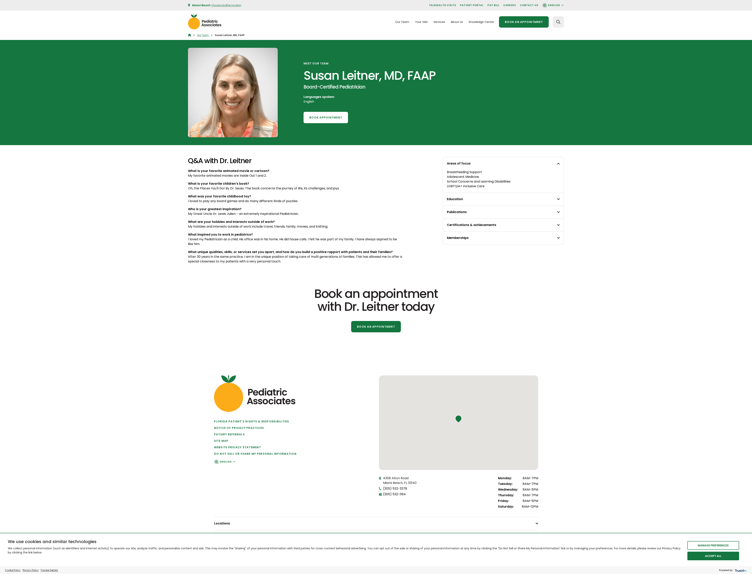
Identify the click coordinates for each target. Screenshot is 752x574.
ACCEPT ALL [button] (713, 556)
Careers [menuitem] (509, 5)
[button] (458, 419)
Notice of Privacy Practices (239, 428)
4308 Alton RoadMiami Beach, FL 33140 (400, 480)
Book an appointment (524, 22)
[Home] (189, 35)
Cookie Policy (13, 570)
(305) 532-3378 (395, 488)
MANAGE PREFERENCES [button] (713, 545)
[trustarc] (740, 570)
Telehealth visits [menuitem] (442, 5)
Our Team (203, 35)
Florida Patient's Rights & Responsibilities (251, 421)
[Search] (558, 22)
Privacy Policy (31, 570)
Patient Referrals (229, 434)
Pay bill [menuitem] (493, 5)
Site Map (221, 441)
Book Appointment (325, 117)
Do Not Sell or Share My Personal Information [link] (255, 454)
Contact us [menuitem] (529, 5)
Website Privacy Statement (237, 447)
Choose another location (226, 5)
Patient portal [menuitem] (472, 5)
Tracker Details (49, 570)
